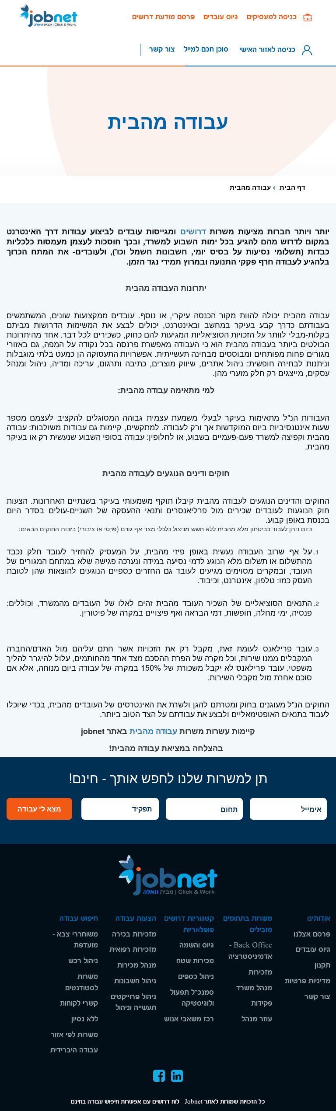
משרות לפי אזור (74, 1035)
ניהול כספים (196, 976)
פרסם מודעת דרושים (163, 17)
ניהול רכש (83, 961)
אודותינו (318, 918)
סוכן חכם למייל (206, 49)
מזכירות (260, 972)
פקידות (261, 1003)
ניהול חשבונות (135, 981)
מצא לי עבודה (39, 809)
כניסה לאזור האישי (269, 49)
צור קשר (162, 49)
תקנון (322, 965)
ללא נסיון (84, 1019)
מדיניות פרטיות (307, 981)
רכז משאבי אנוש (189, 1019)
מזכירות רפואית (132, 949)
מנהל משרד (254, 988)
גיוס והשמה (196, 945)
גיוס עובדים (220, 17)
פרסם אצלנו (312, 934)
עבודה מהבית (153, 731)
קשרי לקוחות (79, 1003)
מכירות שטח (195, 961)
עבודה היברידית (74, 1050)
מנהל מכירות (136, 965)
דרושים (193, 231)
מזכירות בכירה (134, 934)
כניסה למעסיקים (275, 17)
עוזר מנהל (257, 1019)
